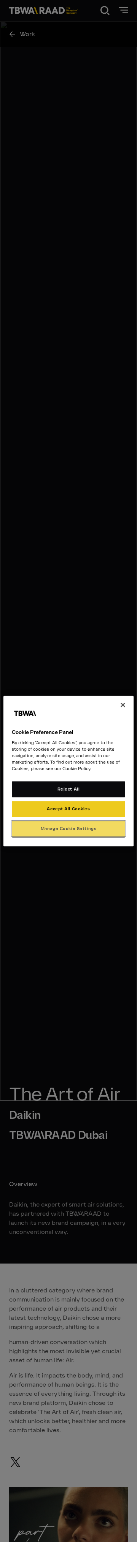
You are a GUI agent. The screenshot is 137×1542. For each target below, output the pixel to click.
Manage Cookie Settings (69, 828)
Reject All (68, 789)
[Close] (123, 704)
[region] (68, 771)
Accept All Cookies (68, 808)
